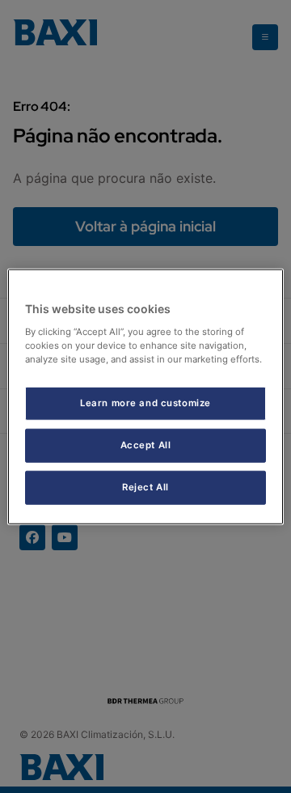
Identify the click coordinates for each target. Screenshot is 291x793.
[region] (145, 397)
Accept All (145, 444)
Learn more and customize (145, 403)
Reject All (145, 486)
